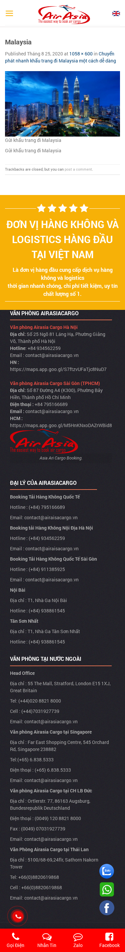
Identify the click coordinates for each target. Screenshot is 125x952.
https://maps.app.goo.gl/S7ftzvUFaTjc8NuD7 (58, 369)
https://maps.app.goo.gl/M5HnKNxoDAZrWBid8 (61, 425)
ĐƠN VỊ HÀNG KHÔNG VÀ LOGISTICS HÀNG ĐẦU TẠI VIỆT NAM (62, 239)
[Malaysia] (62, 103)
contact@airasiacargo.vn (52, 355)
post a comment (78, 169)
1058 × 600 (81, 53)
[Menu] (9, 13)
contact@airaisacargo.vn (51, 517)
